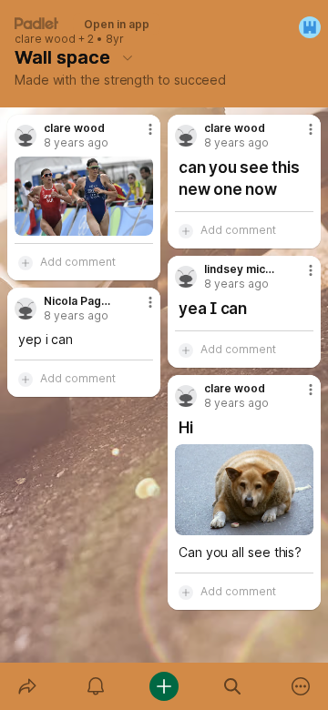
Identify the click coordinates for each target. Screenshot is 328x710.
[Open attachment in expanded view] (84, 196)
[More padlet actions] (301, 686)
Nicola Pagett (79, 301)
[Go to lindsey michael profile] (186, 277)
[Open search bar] (233, 686)
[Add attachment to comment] (25, 262)
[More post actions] (138, 136)
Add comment (78, 262)
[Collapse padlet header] (127, 57)
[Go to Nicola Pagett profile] (25, 309)
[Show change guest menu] (310, 27)
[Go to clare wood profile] (25, 136)
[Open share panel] (27, 686)
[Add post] (163, 686)
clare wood (45, 39)
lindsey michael (239, 269)
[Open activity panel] (95, 686)
